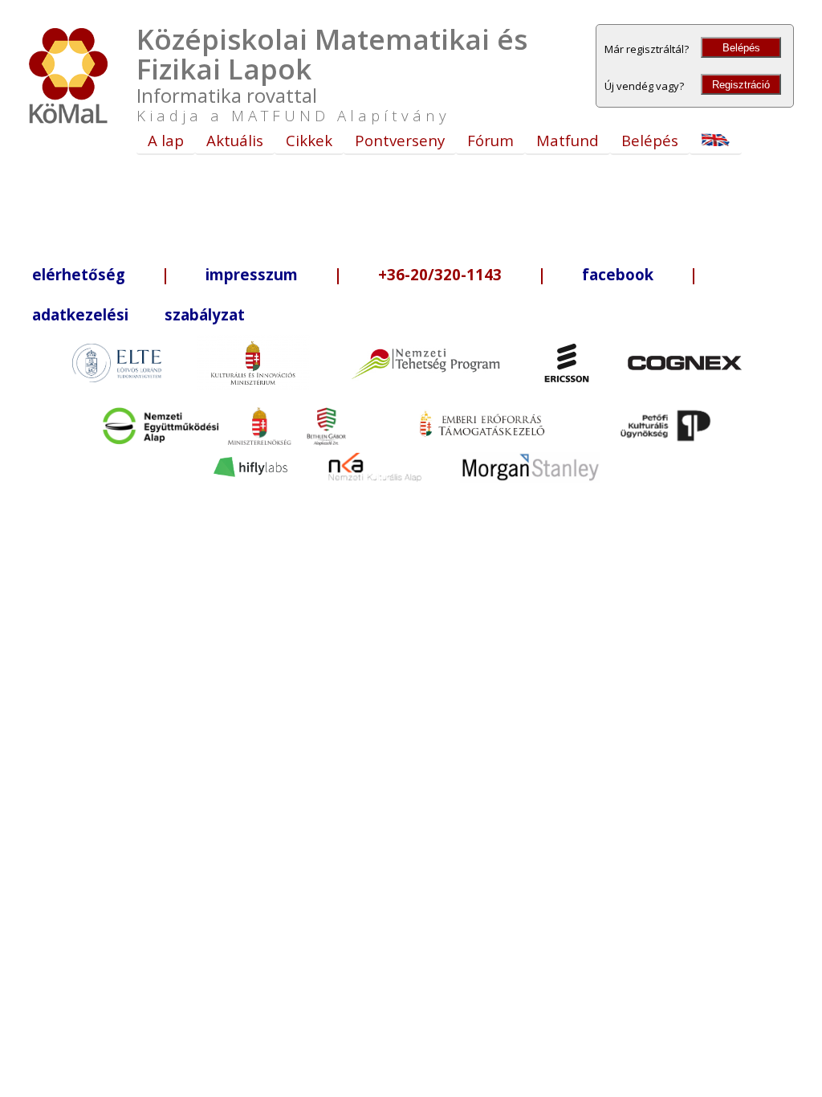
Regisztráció (741, 85)
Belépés (741, 48)
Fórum (490, 140)
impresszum (252, 274)
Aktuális (234, 140)
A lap (166, 140)
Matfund (567, 140)
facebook (617, 274)
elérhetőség (78, 274)
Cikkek (309, 140)
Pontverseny (400, 140)
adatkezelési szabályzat (138, 314)
